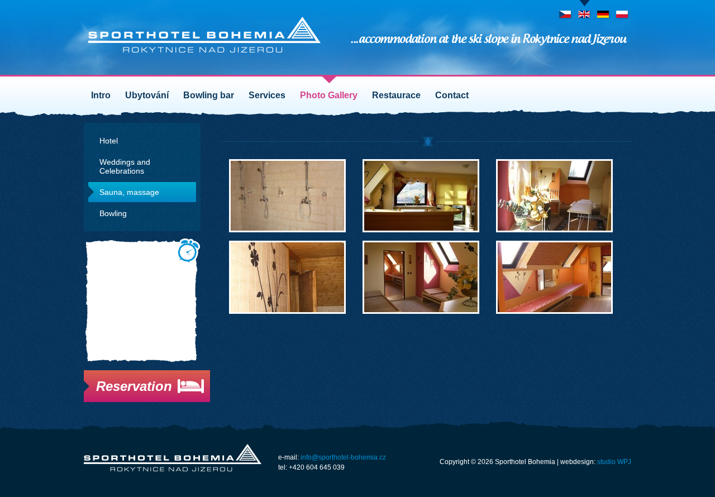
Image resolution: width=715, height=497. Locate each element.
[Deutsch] (603, 10)
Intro (101, 95)
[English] (584, 10)
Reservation (134, 386)
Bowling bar (208, 95)
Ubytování (147, 95)
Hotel (108, 140)
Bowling (113, 213)
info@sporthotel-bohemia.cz (343, 457)
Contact (452, 95)
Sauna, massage (129, 192)
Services (267, 95)
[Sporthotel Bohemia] (204, 34)
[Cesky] (565, 10)
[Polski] (622, 10)
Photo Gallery (329, 95)
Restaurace (396, 95)
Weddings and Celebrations (124, 166)
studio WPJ (614, 462)
